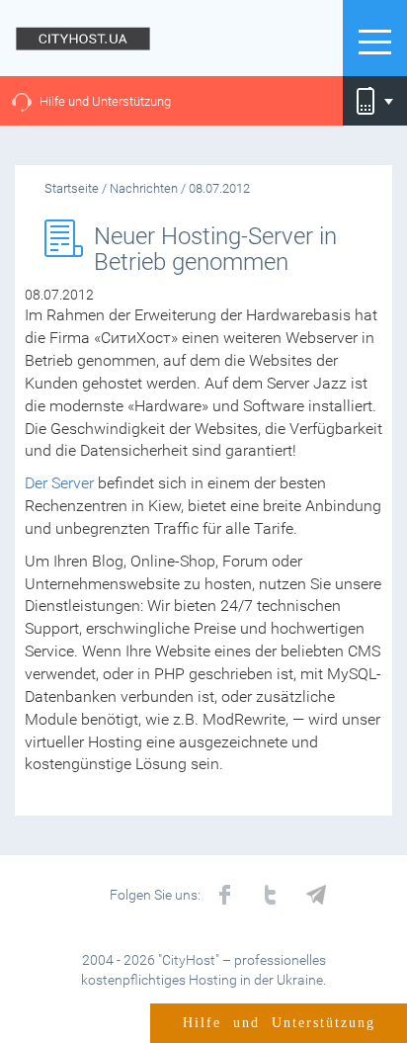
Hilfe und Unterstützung (105, 101)
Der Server (59, 483)
